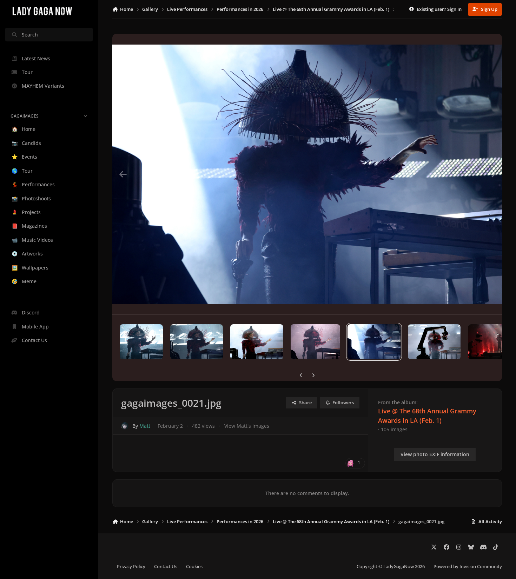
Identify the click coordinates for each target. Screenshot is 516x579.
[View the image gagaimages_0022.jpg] (315, 341)
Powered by (468, 567)
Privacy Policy (131, 567)
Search (30, 34)
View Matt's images (246, 425)
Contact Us (165, 567)
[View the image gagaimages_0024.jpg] (196, 341)
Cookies (194, 567)
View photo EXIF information (435, 454)
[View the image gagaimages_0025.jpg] (141, 341)
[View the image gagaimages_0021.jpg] (374, 341)
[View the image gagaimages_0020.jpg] (434, 341)
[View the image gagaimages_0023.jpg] (256, 341)
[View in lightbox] (307, 174)
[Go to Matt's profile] (124, 426)
